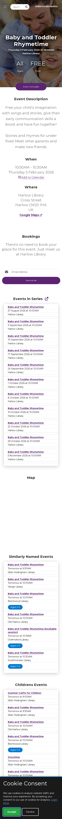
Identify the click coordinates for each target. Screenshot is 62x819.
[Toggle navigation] (5, 6)
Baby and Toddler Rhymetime (26, 307)
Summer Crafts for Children (24, 693)
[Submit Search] (27, 7)
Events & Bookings (46, 6)
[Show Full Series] (46, 299)
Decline (30, 811)
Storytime (14, 757)
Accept (11, 811)
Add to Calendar (32, 177)
